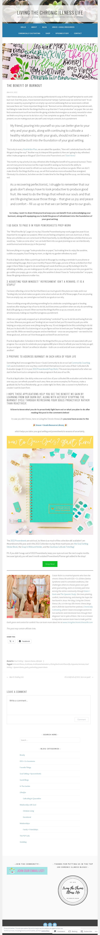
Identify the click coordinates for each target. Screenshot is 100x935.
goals (26, 667)
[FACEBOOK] (50, 925)
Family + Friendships (30, 829)
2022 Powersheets (18, 540)
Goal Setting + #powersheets (24, 661)
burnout (81, 664)
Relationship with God (28, 805)
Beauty (22, 755)
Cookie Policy (45, 931)
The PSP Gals (25, 836)
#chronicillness (18, 664)
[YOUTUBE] (55, 925)
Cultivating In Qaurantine (32, 798)
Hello (23, 27)
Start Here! (70, 155)
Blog (44, 27)
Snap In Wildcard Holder (32, 546)
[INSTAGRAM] (45, 925)
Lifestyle (39, 661)
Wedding (23, 842)
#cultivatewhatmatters (41, 664)
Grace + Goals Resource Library (50, 425)
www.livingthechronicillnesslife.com (78, 622)
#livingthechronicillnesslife (60, 664)
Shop (48, 33)
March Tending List (16, 677)
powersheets (43, 667)
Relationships (25, 823)
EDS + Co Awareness (27, 761)
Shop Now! (50, 564)
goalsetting (33, 667)
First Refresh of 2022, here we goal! (78, 677)
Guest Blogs (24, 780)
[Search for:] (50, 740)
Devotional (27, 817)
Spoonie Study (62, 33)
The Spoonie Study (68, 594)
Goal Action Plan (30, 149)
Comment (81, 719)
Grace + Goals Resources (63, 27)
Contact (78, 33)
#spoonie (74, 664)
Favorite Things (25, 767)
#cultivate (28, 664)
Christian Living (28, 811)
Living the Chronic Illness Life (50, 12)
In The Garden (25, 786)
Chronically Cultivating (29, 33)
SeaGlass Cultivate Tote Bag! (62, 546)
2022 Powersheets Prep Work (45, 369)
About (34, 27)
